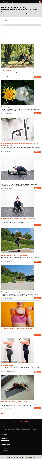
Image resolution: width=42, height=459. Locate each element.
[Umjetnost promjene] (21, 92)
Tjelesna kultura (6, 70)
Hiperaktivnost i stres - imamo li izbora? (14, 255)
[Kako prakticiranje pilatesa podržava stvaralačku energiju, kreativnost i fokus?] (21, 129)
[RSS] (8, 440)
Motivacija (26, 421)
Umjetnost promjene (7, 107)
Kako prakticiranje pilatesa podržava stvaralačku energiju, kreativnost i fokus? (19, 144)
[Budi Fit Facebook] (2, 440)
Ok (28, 457)
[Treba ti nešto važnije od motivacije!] (21, 167)
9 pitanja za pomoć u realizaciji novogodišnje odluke (18, 218)
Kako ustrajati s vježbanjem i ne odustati (14, 402)
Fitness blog (5, 25)
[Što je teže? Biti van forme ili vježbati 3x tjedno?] (21, 314)
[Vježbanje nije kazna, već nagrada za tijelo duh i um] (21, 277)
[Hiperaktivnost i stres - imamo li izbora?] (21, 240)
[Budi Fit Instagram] (4, 440)
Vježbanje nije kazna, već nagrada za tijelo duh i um (17, 292)
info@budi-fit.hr (5, 452)
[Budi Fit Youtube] (6, 440)
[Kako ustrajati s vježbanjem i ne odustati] (21, 387)
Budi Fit (15, 421)
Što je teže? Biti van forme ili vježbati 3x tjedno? (16, 328)
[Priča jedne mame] (21, 350)
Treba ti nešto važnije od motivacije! (12, 182)
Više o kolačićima (32, 457)
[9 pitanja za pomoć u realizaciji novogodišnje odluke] (21, 204)
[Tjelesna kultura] (21, 56)
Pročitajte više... (37, 76)
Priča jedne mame (7, 365)
